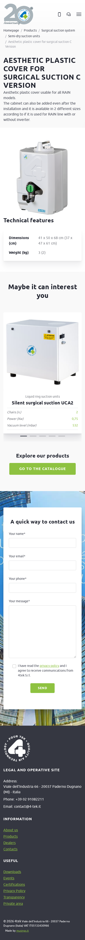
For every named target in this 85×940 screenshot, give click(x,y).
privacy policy (49, 666)
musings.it (22, 930)
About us (10, 830)
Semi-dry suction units (24, 36)
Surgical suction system (58, 30)
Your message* (19, 601)
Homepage (11, 30)
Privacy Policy (14, 891)
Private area (13, 903)
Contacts (10, 849)
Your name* (17, 534)
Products (30, 30)
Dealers (9, 843)
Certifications (14, 884)
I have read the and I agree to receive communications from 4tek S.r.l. (45, 670)
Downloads (12, 872)
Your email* (17, 556)
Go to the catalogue (42, 469)
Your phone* (18, 578)
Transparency (14, 897)
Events (8, 878)
